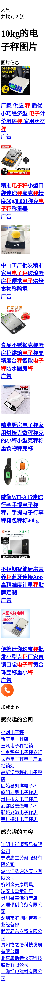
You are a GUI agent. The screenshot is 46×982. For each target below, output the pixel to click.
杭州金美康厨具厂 (19, 884)
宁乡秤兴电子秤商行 (21, 752)
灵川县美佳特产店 (19, 898)
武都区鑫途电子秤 (19, 805)
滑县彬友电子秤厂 (19, 799)
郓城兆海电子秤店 (19, 812)
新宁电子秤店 (14, 739)
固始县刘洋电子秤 (19, 785)
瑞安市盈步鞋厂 (17, 891)
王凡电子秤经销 (17, 745)
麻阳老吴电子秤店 (19, 792)
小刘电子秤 (12, 732)
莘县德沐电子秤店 (19, 819)
